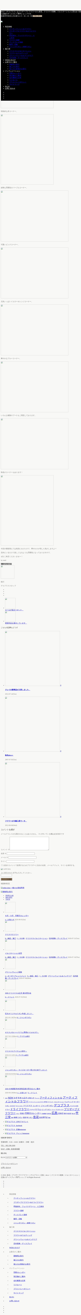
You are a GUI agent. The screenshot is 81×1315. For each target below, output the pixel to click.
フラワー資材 (14, 40)
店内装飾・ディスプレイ (18, 58)
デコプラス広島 (74, 1106)
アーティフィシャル (51, 1097)
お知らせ (31, 1098)
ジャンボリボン (47, 1106)
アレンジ (37, 1098)
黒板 (49, 1117)
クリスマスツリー (12, 934)
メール (4, 857)
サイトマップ (14, 84)
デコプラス (62, 1105)
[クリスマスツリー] (10, 931)
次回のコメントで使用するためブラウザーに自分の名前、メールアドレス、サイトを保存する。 (39, 865)
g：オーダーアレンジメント (15, 976)
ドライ (7, 1109)
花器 (24, 1117)
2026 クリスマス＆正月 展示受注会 (18, 993)
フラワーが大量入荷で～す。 (16, 821)
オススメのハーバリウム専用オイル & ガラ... (22, 1032)
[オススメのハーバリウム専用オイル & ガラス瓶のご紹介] (10, 1029)
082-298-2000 (37, 16)
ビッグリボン (46, 1109)
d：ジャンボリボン (24, 1017)
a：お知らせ (9, 919)
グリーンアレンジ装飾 (13, 972)
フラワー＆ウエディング (18, 53)
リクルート (13, 80)
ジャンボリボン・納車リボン (20, 47)
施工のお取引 (14, 66)
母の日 (73, 1113)
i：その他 (20, 938)
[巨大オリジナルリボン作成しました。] (10, 1010)
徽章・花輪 (13, 44)
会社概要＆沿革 (15, 78)
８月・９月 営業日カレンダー (17, 916)
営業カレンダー (15, 73)
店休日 (60, 1113)
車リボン (29, 1117)
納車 (12, 1117)
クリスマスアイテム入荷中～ (16, 1051)
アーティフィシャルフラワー (20, 29)
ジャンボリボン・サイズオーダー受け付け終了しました (26, 1070)
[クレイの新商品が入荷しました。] (32, 685)
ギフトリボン (19, 1106)
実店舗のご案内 (15, 75)
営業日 (22, 1113)
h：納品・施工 (10, 938)
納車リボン (18, 1117)
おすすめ (18, 1098)
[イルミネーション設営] (10, 949)
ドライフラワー (19, 1109)
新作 (65, 1113)
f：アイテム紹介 (24, 1036)
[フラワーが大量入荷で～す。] (32, 817)
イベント (50, 1102)
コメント (5, 849)
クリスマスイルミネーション (20, 51)
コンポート (36, 1106)
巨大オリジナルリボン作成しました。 (19, 1014)
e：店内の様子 (6, 564)
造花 (36, 1117)
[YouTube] (9, 1312)
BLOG (7, 86)
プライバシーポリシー (17, 82)
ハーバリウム (35, 1109)
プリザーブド (59, 1109)
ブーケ (53, 1109)
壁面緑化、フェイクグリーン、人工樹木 (29, 1206)
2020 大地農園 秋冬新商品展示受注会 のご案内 (22, 1089)
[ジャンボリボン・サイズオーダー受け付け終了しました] (10, 1066)
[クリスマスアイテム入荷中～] (10, 1047)
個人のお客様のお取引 (17, 69)
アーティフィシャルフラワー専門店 (38, 1101)
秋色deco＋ (9, 755)
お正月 (24, 1098)
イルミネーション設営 (13, 953)
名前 (3, 853)
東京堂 (69, 1113)
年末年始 (49, 1113)
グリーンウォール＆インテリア (21, 55)
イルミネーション (59, 1102)
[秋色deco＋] (32, 751)
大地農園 (43, 1113)
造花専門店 (43, 1117)
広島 (55, 1113)
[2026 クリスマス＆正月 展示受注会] (10, 989)
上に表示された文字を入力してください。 (17, 873)
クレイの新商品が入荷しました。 (17, 690)
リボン (17, 1113)
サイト (3, 861)
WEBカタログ (10, 60)
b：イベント (9, 997)
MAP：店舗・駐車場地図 (10, 1149)
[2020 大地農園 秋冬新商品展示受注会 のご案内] (10, 1085)
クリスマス (27, 1106)
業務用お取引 (14, 64)
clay (6, 1098)
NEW (10, 1097)
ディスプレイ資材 (16, 42)
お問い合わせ (10, 88)
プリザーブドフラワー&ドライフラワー (28, 1202)
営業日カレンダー (33, 1113)
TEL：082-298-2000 (8, 1145)
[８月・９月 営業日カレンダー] (10, 912)
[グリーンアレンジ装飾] (10, 968)
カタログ (12, 1106)
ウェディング (68, 1102)
